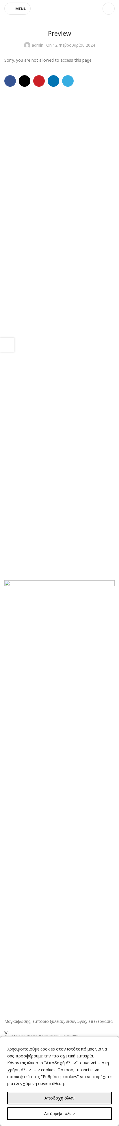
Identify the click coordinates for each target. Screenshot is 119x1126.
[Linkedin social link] (53, 81)
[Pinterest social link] (39, 81)
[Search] (109, 8)
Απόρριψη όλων (59, 1113)
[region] (59, 1081)
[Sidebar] (7, 345)
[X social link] (24, 81)
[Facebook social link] (10, 81)
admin (37, 45)
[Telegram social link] (68, 81)
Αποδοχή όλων (59, 1098)
